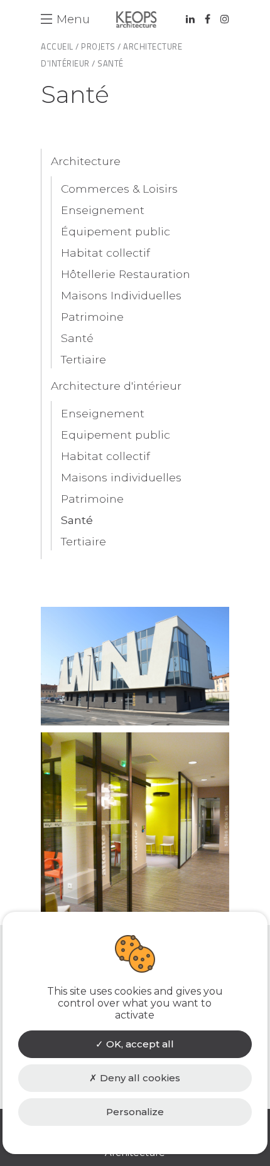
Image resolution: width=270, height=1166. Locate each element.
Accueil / (60, 46)
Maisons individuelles (121, 477)
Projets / (101, 46)
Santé (77, 338)
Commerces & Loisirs (119, 188)
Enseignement (102, 210)
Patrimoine (92, 316)
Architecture (86, 161)
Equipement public (115, 434)
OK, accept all (139, 1044)
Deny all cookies (138, 1078)
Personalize (135, 1112)
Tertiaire (83, 359)
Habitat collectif (105, 252)
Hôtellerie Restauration (125, 274)
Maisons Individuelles (121, 295)
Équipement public (115, 231)
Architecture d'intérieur (116, 385)
